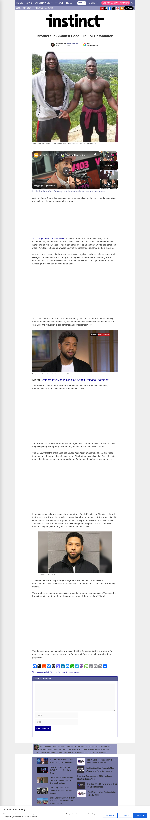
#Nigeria (61, 672)
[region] (75, 813)
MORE (92, 3)
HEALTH (70, 3)
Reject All (125, 815)
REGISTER (27, 8)
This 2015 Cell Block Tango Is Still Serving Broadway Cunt (61, 770)
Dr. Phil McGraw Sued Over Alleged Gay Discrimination (61, 761)
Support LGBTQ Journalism (116, 3)
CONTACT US (38, 8)
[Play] (109, 174)
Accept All (140, 815)
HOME (19, 3)
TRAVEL (59, 3)
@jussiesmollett (42, 672)
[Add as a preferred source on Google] (90, 44)
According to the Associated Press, (48, 238)
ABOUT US (49, 8)
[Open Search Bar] (132, 3)
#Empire (53, 672)
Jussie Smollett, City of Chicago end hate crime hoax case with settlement (66, 155)
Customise (110, 815)
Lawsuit (77, 672)
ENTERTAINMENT (43, 3)
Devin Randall (73, 44)
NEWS (29, 3)
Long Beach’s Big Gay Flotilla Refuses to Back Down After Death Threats (62, 800)
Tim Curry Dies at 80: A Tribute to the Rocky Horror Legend (61, 790)
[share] (95, 154)
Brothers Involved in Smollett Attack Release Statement (75, 379)
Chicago (69, 672)
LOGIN (18, 8)
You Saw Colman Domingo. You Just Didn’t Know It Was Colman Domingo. (61, 780)
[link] (36, 155)
